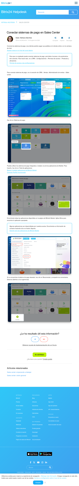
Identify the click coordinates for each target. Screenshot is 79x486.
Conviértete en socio (53, 421)
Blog (33, 398)
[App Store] (32, 454)
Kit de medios (19, 405)
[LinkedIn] (46, 462)
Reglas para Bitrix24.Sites (54, 472)
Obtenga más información (49, 476)
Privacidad (28, 472)
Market (50, 398)
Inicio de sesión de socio (54, 424)
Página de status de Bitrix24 (23, 439)
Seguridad (39, 472)
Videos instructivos (21, 428)
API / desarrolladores (53, 409)
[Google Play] (45, 454)
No (44, 339)
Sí (35, 339)
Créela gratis (47, 359)
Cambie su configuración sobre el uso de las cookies (50, 478)
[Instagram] (42, 462)
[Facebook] (30, 462)
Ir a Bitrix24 (39, 355)
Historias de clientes (37, 409)
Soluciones (35, 405)
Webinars (18, 424)
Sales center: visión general (16, 375)
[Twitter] (34, 462)
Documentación (36, 439)
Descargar (35, 432)
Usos (33, 417)
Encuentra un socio (53, 417)
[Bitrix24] (6, 3)
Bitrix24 (18, 398)
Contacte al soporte (21, 432)
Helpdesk (18, 421)
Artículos (34, 402)
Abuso (44, 472)
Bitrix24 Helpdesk (8, 22)
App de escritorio (52, 405)
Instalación (35, 436)
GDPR (33, 472)
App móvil (51, 402)
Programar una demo (21, 436)
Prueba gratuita (36, 428)
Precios (18, 402)
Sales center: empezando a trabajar (19, 372)
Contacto (18, 409)
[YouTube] (38, 462)
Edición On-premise (37, 424)
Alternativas (35, 413)
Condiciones (20, 472)
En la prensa (19, 413)
